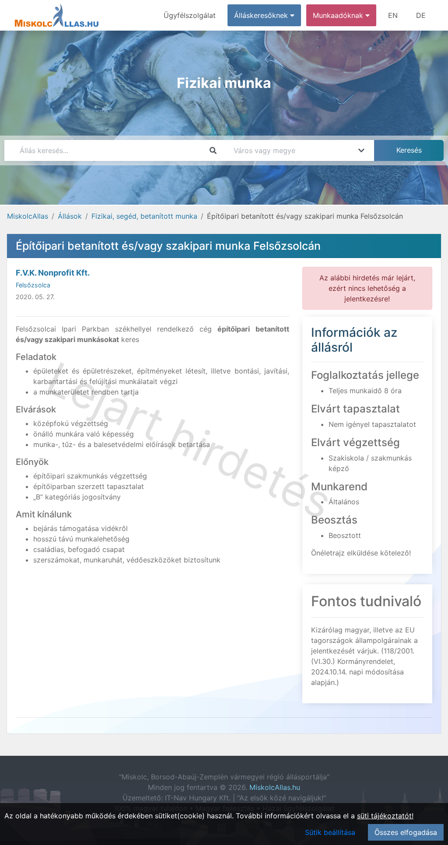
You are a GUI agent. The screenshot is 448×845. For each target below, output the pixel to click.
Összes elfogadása (405, 832)
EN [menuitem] (393, 15)
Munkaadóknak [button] (339, 15)
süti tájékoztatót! (385, 815)
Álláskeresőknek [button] (262, 15)
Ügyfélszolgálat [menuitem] (190, 15)
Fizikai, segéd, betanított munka (144, 216)
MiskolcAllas (27, 216)
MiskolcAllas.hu (274, 787)
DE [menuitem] (421, 15)
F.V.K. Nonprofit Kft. (53, 272)
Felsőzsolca (33, 285)
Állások (70, 216)
